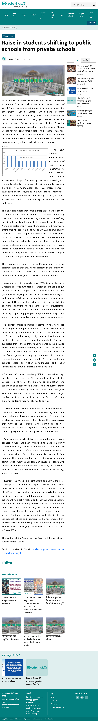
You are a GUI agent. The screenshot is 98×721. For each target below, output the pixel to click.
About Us (53, 700)
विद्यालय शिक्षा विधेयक (9, 27)
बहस (61, 15)
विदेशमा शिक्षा (43, 14)
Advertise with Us (57, 707)
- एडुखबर (10, 59)
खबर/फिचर (14, 15)
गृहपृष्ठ (6, 15)
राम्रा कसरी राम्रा (52, 15)
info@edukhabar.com (34, 697)
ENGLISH (92, 23)
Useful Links (55, 704)
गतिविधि (33, 15)
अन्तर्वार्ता (23, 15)
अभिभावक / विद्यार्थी (71, 15)
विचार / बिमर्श (91, 15)
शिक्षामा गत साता (82, 15)
